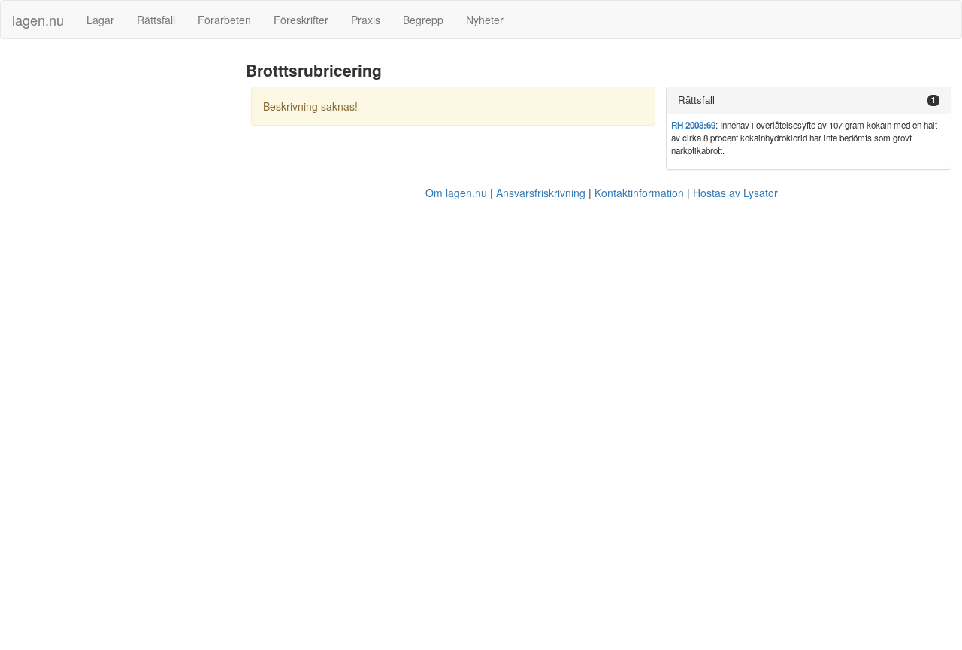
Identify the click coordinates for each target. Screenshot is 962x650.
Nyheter (485, 19)
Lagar (100, 19)
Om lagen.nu (456, 192)
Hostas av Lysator (735, 192)
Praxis (365, 19)
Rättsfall (156, 19)
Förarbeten (224, 19)
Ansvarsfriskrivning (540, 192)
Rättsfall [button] (696, 100)
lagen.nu (38, 19)
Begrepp (423, 19)
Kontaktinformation (639, 192)
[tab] (809, 100)
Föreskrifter (301, 19)
